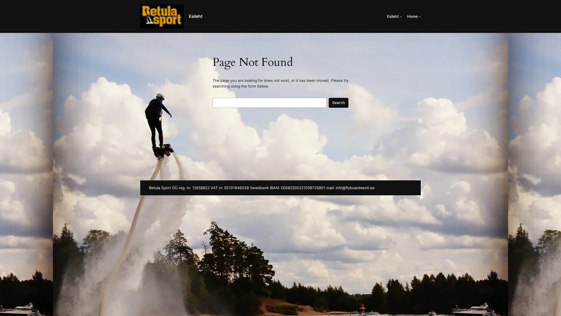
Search (338, 103)
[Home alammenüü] (420, 16)
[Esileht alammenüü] (401, 16)
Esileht (195, 16)
